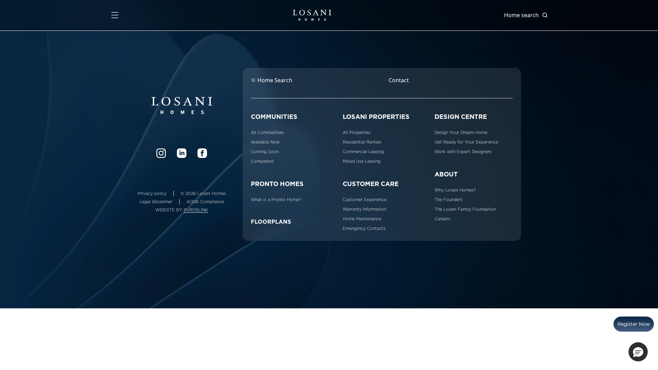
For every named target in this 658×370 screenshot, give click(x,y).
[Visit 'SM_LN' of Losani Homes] (181, 153)
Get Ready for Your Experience (466, 142)
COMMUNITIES (274, 116)
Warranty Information (364, 209)
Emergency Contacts (364, 228)
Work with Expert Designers (463, 151)
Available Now (265, 142)
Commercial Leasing (363, 151)
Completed (262, 161)
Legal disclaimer (155, 201)
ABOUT (446, 174)
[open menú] (115, 15)
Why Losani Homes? (455, 190)
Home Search (274, 80)
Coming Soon (265, 151)
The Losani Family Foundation (465, 209)
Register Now (634, 324)
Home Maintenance (362, 219)
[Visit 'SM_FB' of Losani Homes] (202, 153)
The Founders (449, 199)
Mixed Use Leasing (361, 161)
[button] (638, 351)
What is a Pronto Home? (276, 199)
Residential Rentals (362, 142)
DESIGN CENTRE (461, 116)
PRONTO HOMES (277, 183)
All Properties (356, 132)
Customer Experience (365, 199)
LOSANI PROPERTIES (376, 116)
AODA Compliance (205, 201)
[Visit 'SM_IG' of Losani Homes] (161, 153)
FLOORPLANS (271, 222)
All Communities (267, 132)
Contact (399, 80)
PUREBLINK (196, 210)
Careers (442, 219)
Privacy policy (152, 193)
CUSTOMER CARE (371, 183)
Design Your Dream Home (461, 132)
